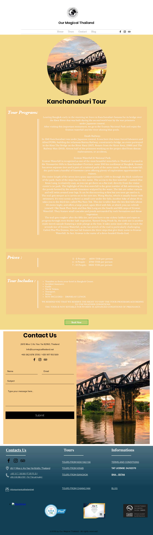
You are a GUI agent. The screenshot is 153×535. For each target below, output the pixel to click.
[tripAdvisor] (129, 31)
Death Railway (92, 136)
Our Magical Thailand (76, 22)
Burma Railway (89, 142)
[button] (71, 32)
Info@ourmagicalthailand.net (40, 349)
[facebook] (120, 31)
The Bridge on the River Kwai (71, 145)
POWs (52, 142)
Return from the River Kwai (110, 145)
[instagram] (124, 31)
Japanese (82, 139)
